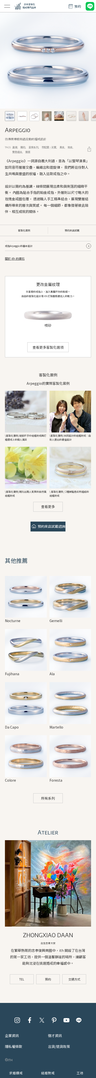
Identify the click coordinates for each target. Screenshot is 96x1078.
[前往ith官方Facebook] (29, 1020)
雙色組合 (17, 152)
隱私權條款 (13, 1046)
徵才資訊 (55, 1035)
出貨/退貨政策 (59, 1046)
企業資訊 (12, 1035)
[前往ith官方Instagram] (17, 1020)
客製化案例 (24, 230)
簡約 (22, 147)
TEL (21, 979)
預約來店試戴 (72, 230)
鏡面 (27, 152)
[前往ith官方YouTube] (66, 1020)
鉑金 (70, 147)
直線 (14, 147)
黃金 (62, 147)
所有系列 (48, 798)
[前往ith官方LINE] (79, 1020)
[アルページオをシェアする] (89, 149)
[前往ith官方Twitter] (42, 1020)
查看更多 (48, 506)
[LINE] (90, 6)
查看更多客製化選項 (48, 347)
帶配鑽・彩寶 (49, 147)
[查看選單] (7, 6)
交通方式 (74, 979)
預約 (48, 979)
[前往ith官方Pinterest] (54, 1020)
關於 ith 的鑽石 (15, 258)
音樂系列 (33, 147)
